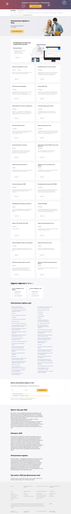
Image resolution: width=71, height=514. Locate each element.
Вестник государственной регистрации (19, 315)
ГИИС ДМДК (14, 317)
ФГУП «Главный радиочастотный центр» (45, 329)
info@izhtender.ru (17, 293)
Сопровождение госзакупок (39, 10)
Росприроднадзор (41, 316)
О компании (12, 493)
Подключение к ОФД (15, 364)
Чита (12, 12)
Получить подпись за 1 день (17, 31)
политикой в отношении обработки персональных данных (39, 395)
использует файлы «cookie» (20, 503)
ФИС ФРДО (40, 344)
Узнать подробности (35, 6)
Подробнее (17, 57)
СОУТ (37, 499)
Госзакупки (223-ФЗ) (15, 321)
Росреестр (39, 318)
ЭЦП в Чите (25, 493)
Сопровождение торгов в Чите (28, 496)
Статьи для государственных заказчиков (54, 487)
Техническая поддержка (49, 10)
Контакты (12, 499)
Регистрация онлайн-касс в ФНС (43, 310)
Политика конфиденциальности (41, 496)
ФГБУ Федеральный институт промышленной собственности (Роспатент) (43, 326)
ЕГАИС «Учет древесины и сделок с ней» (19, 323)
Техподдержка (52, 491)
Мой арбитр (14, 356)
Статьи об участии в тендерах (41, 486)
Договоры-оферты (39, 493)
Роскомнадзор (40, 314)
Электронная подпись (57, 10)
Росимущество (40, 312)
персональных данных (27, 393)
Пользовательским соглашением (26, 399)
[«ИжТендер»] (13, 10)
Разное (12, 486)
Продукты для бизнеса (52, 12)
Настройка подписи (52, 493)
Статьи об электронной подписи (28, 487)
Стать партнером (59, 12)
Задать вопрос (51, 496)
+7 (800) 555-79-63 (17, 291)
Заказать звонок (42, 390)
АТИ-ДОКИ (14, 313)
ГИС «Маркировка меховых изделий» (18, 319)
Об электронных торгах (37, 12)
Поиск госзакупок (45, 12)
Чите (29, 283)
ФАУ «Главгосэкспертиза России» (44, 323)
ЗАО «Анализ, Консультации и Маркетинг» (19, 341)
